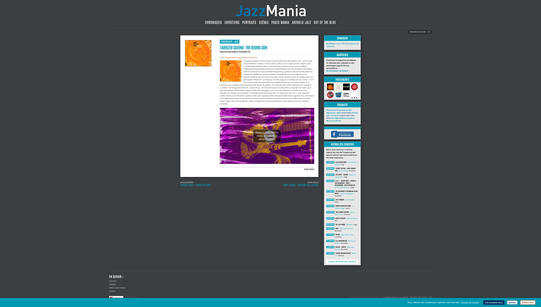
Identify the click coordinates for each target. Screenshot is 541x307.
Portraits (249, 22)
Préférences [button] (528, 302)
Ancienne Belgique (346, 194)
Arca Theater (349, 200)
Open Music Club (347, 235)
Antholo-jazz (301, 22)
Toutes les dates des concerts (342, 262)
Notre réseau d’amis (117, 288)
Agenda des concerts (342, 144)
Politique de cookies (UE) (421, 297)
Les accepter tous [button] (494, 302)
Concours (342, 38)
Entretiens (232, 22)
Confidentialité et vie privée (395, 297)
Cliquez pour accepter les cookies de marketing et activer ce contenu (267, 135)
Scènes (264, 22)
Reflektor (349, 225)
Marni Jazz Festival (346, 229)
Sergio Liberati (232, 52)
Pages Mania (280, 22)
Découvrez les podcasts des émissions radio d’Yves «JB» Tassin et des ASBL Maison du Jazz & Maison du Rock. (342, 115)
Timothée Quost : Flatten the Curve (195, 185)
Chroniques (213, 22)
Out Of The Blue (325, 22)
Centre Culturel (351, 218)
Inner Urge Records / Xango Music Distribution (238, 57)
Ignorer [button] (512, 302)
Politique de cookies (470, 302)
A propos (113, 281)
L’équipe (112, 284)
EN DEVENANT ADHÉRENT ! (338, 71)
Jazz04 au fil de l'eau (342, 187)
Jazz (236, 41)
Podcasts (342, 105)
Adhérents (342, 55)
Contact (112, 291)
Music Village (343, 171)
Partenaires (342, 79)
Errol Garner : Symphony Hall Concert (300, 185)
